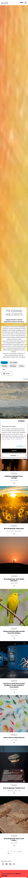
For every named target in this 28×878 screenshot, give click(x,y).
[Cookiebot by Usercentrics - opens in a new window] (20, 421)
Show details (20, 446)
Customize (13, 455)
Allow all (14, 450)
